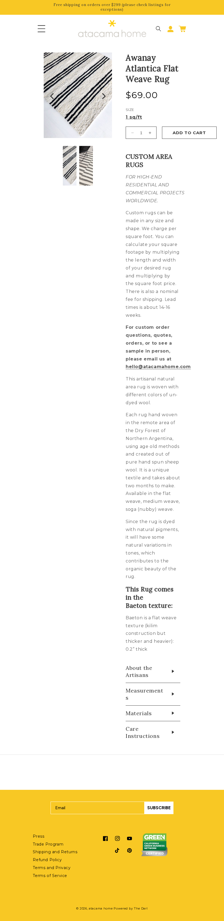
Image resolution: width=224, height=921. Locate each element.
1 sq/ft (134, 117)
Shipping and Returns (55, 851)
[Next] (103, 96)
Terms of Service (50, 875)
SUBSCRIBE (159, 807)
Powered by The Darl (131, 908)
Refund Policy (47, 859)
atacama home (101, 908)
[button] (42, 29)
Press (38, 836)
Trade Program (48, 844)
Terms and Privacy (51, 867)
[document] (78, 96)
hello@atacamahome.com (158, 366)
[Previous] (52, 96)
